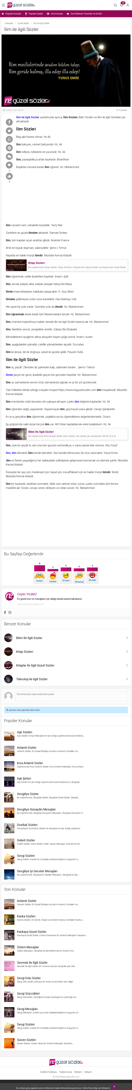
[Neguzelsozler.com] (21, 5)
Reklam (78, 1072)
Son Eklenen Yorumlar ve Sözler (86, 13)
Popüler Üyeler (36, 13)
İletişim (88, 1072)
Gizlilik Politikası (48, 1072)
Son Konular (57, 13)
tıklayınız (106, 1088)
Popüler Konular (13, 13)
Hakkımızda (65, 1072)
